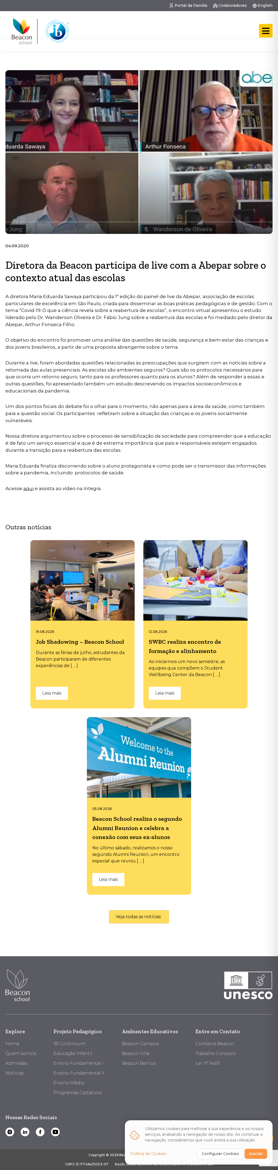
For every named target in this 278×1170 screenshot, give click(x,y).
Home (12, 1043)
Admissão (16, 1063)
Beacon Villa (135, 1053)
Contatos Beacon (214, 1043)
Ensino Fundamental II (79, 1073)
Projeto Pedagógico (77, 1031)
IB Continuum (69, 1043)
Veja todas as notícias (138, 916)
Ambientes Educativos (150, 1031)
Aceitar (256, 1153)
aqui (28, 488)
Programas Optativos (77, 1092)
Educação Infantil (72, 1053)
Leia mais (51, 693)
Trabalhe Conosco (215, 1053)
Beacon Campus (140, 1043)
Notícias (14, 1073)
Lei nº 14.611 (207, 1063)
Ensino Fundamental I (78, 1063)
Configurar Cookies (220, 1153)
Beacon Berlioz (139, 1063)
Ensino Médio (69, 1082)
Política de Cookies (148, 1153)
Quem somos (20, 1053)
